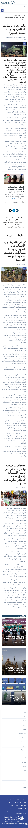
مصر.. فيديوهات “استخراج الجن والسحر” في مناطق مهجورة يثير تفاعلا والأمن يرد (8, 222)
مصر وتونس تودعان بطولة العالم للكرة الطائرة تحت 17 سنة (14, 638)
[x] (23, 808)
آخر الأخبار (24, 45)
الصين (23, 39)
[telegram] (25, 808)
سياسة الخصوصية (18, 821)
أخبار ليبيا (23, 750)
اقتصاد (24, 721)
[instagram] (19, 808)
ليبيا (25, 774)
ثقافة (24, 729)
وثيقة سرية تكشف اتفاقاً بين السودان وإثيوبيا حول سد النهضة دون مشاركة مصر (19, 222)
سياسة (19, 45)
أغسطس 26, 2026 (17, 642)
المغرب (24, 762)
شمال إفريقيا (22, 733)
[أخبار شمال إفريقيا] (8, 2)
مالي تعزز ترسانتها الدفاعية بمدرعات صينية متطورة (14, 29)
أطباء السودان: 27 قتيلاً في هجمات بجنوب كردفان (14, 669)
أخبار (25, 746)
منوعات (24, 737)
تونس (24, 787)
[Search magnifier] (2, 10)
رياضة (24, 725)
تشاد (25, 770)
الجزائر (24, 758)
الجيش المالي (9, 37)
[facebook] (21, 808)
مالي (20, 39)
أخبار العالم (23, 741)
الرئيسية (24, 712)
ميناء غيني (15, 39)
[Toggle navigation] (26, 2)
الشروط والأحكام (8, 821)
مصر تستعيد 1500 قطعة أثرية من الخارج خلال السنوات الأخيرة (15, 698)
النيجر (24, 766)
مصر (25, 783)
